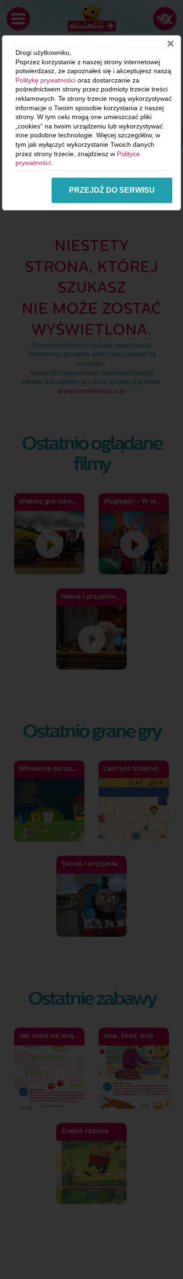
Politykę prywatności (45, 80)
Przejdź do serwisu (112, 190)
